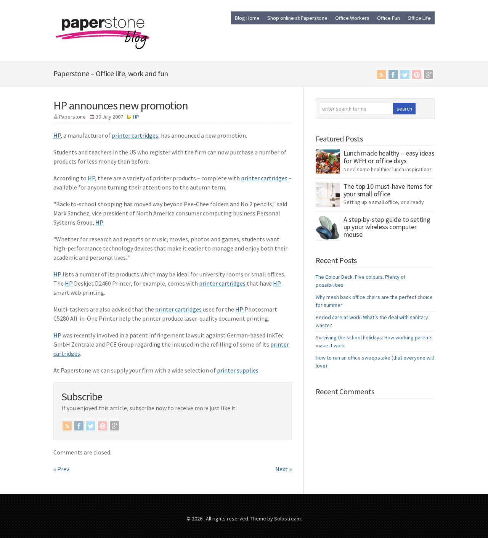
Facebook (393, 74)
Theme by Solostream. (276, 518)
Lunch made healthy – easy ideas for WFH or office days (389, 157)
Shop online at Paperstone (297, 17)
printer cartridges (135, 135)
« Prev (61, 469)
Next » (283, 469)
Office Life (419, 17)
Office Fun (388, 17)
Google (428, 74)
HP (136, 116)
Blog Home (247, 17)
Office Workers (352, 17)
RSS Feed (381, 74)
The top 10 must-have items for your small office (388, 190)
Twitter (404, 74)
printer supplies (237, 370)
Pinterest (416, 74)
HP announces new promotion (120, 105)
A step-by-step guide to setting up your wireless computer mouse (387, 227)
